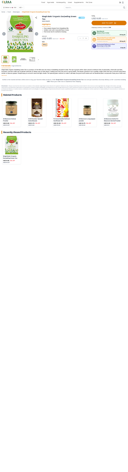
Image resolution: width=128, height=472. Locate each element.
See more (4, 75)
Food (43, 2)
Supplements (79, 2)
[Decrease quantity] (80, 38)
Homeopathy (61, 2)
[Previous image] (4, 34)
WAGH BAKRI (46, 21)
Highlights (46, 24)
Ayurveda (50, 2)
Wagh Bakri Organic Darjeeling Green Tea (36, 12)
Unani (70, 2)
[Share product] (36, 17)
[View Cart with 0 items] (120, 2)
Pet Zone (89, 2)
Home (3, 12)
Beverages (16, 12)
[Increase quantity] (86, 38)
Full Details (6, 66)
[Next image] (36, 34)
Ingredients (16, 66)
